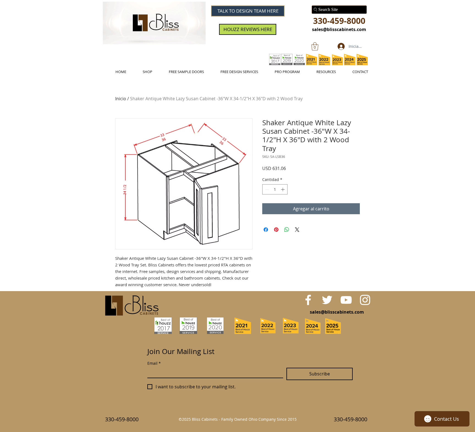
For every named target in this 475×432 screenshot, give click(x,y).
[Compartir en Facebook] (266, 229)
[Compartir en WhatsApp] (286, 229)
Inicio (120, 99)
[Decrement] (266, 189)
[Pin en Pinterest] (276, 229)
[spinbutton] (275, 189)
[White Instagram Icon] (365, 300)
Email (154, 363)
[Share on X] (297, 229)
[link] (314, 46)
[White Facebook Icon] (308, 300)
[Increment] (283, 189)
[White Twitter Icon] (327, 300)
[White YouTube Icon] (346, 300)
